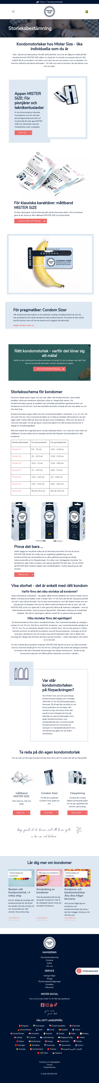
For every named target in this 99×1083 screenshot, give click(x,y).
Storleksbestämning (49, 957)
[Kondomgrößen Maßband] (49, 173)
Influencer (49, 987)
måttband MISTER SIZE (21, 794)
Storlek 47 (16, 449)
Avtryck (49, 1064)
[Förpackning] (77, 777)
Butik (49, 963)
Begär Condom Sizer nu (23, 325)
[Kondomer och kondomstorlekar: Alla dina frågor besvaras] (77, 877)
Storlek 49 (16, 456)
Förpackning (77, 793)
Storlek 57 (16, 470)
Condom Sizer (49, 793)
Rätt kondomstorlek (48, 369)
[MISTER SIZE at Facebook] (42, 1004)
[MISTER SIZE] (49, 943)
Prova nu (23, 574)
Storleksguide (90, 971)
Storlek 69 (16, 491)
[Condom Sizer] (50, 264)
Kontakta (49, 984)
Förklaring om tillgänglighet (49, 1062)
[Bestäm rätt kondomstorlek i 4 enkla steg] (21, 877)
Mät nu (22, 132)
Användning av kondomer (45, 890)
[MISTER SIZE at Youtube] (51, 1004)
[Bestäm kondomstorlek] (78, 971)
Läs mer (12, 918)
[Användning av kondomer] (49, 877)
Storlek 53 (16, 463)
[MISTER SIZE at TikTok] (55, 1004)
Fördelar (49, 960)
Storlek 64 (16, 484)
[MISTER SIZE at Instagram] (47, 1004)
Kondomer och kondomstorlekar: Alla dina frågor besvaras (74, 894)
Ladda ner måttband (29, 221)
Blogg (49, 978)
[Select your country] (86, 11)
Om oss (49, 966)
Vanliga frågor (49, 975)
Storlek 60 (16, 477)
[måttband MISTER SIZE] (21, 777)
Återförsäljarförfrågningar (49, 981)
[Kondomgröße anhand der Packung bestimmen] (49, 523)
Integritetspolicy (49, 1067)
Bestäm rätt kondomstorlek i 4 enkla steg (19, 892)
